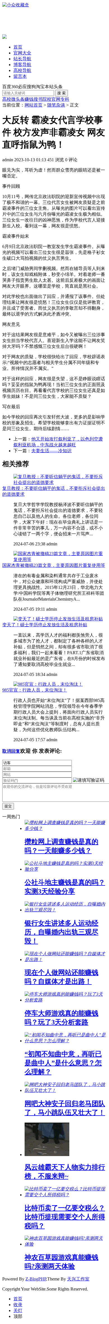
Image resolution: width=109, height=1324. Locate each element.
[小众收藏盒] (15, 5)
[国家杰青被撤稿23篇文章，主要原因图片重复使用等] (60, 559)
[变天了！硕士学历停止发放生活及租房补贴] (58, 619)
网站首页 (33, 105)
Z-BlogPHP (35, 1279)
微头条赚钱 (22, 99)
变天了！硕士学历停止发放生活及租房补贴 (44, 624)
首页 (17, 47)
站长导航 (22, 58)
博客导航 (22, 64)
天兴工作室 (78, 1279)
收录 (17, 1304)
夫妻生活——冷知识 (51, 450)
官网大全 (22, 52)
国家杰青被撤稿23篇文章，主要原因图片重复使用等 (53, 565)
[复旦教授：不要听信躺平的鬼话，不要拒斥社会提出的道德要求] (60, 482)
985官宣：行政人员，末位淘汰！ (34, 690)
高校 (6, 99)
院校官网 (51, 99)
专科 (64, 99)
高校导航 (22, 70)
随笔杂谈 (56, 105)
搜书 (38, 99)
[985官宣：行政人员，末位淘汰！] (48, 684)
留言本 (20, 76)
